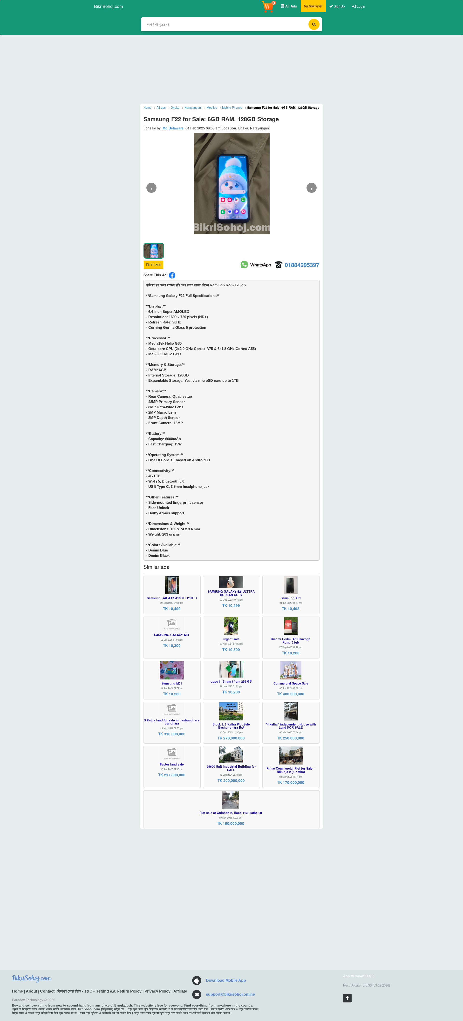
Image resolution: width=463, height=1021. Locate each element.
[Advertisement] (228, 68)
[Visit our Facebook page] (347, 998)
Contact (47, 991)
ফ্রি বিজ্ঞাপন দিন (313, 6)
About (31, 991)
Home (17, 991)
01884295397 (302, 265)
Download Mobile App (226, 980)
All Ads (290, 6)
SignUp (339, 6)
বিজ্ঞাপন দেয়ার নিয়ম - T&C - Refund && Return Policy (99, 991)
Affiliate (180, 991)
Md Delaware (173, 128)
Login (360, 6)
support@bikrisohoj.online (230, 994)
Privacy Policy (157, 991)
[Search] (314, 24)
